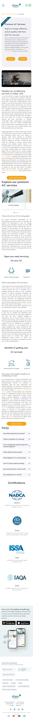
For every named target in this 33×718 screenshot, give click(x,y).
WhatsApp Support (23, 669)
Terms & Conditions (10, 702)
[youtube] (18, 709)
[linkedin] (22, 709)
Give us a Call (9, 669)
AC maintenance (6, 156)
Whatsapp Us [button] (23, 59)
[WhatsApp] (30, 5)
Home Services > (12, 14)
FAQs (17, 704)
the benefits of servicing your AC (16, 169)
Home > (4, 14)
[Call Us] (26, 5)
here (10, 416)
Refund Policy (9, 704)
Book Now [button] (10, 59)
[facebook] (10, 709)
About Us (21, 704)
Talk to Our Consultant (16, 178)
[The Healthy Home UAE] (16, 5)
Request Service (16, 424)
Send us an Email (10, 674)
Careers (12, 705)
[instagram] (14, 709)
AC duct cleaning (26, 304)
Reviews (18, 705)
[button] (16, 434)
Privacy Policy (20, 702)
